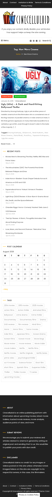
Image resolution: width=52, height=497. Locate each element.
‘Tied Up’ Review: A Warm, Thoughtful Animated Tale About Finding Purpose (26, 220)
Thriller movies (20, 372)
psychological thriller (26, 358)
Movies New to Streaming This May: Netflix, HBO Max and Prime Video (27, 158)
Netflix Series (42, 353)
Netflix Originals (26, 353)
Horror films (18, 329)
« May (5, 289)
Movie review (9, 343)
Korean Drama (39, 334)
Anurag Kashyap (14, 132)
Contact (13, 2)
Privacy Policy (26, 6)
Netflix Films (33, 348)
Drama (43, 319)
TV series (33, 372)
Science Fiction (25, 362)
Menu (6, 40)
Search (45, 40)
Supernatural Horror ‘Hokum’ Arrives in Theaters (24, 189)
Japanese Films (23, 334)
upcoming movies (12, 377)
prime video (9, 358)
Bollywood (27, 132)
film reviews (23, 324)
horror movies (32, 329)
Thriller (7, 372)
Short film (40, 362)
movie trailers (10, 348)
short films (8, 367)
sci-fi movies (9, 362)
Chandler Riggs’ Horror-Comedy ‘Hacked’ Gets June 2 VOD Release (27, 209)
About (5, 2)
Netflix (22, 348)
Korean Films (9, 339)
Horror (6, 329)
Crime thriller (36, 315)
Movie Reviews (20, 96)
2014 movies (9, 305)
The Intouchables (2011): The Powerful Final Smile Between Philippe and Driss (24, 169)
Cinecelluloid (20, 101)
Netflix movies (10, 353)
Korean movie (24, 339)
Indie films (8, 334)
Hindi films (36, 324)
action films (9, 310)
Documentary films (28, 319)
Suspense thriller (39, 367)
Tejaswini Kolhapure (40, 135)
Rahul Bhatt (18, 135)
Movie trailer (40, 343)
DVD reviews (9, 324)
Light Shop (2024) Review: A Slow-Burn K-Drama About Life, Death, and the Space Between (27, 198)
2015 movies (23, 305)
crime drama (21, 315)
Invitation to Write (26, 2)
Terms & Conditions (43, 2)
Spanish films (22, 367)
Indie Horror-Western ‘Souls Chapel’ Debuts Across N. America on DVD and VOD (26, 180)
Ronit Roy (27, 135)
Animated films (39, 310)
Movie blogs (39, 339)
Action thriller (23, 310)
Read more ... (6, 144)
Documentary (10, 319)
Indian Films (6, 96)
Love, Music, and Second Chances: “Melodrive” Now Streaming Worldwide (26, 231)
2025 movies (37, 305)
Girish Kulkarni (37, 132)
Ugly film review (7, 138)
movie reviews (25, 343)
